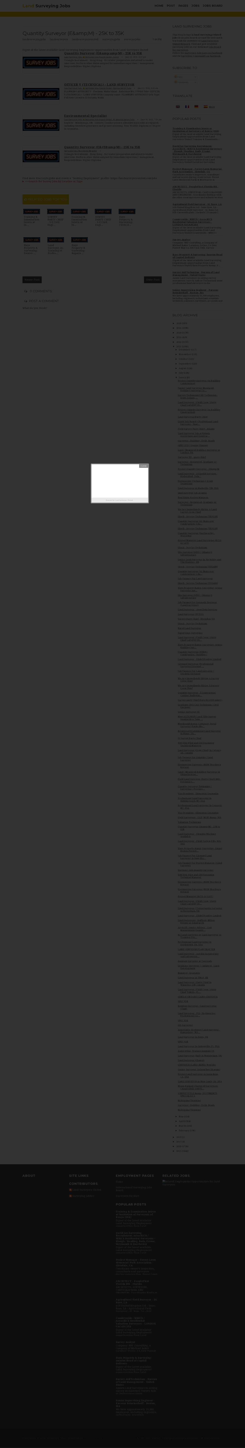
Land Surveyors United (124, 500)
